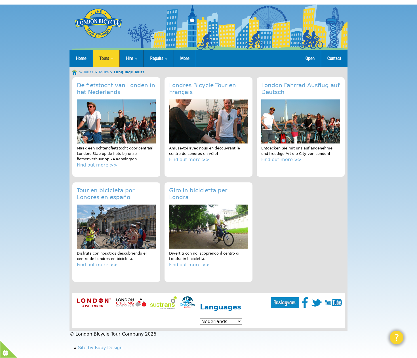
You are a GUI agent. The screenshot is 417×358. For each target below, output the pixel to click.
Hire (130, 58)
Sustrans (163, 302)
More (184, 58)
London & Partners (93, 302)
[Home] (98, 23)
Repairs (157, 58)
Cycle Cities (187, 302)
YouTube (333, 302)
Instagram (285, 302)
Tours (104, 58)
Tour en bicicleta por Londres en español (105, 194)
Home (81, 58)
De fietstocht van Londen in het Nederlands (116, 88)
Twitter (316, 303)
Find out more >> (97, 165)
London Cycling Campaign (131, 302)
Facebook (305, 302)
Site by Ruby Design (100, 347)
